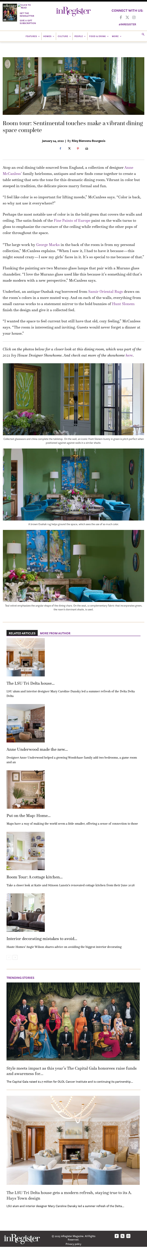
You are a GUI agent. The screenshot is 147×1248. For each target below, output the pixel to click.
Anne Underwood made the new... (37, 749)
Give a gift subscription (28, 22)
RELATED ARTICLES (22, 633)
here (129, 355)
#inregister (127, 24)
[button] (143, 35)
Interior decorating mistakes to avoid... (42, 938)
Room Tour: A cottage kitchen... (35, 877)
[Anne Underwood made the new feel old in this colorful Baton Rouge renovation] (26, 723)
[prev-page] (9, 957)
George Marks (48, 244)
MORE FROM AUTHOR (55, 633)
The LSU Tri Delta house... (31, 683)
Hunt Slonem (123, 303)
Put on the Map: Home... (29, 815)
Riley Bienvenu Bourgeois (88, 141)
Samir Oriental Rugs (105, 291)
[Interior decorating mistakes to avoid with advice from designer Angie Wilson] (26, 912)
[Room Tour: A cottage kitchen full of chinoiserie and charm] (26, 851)
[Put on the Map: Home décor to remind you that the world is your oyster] (26, 789)
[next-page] (15, 957)
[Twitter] (127, 17)
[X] (69, 149)
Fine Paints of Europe (72, 220)
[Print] (87, 149)
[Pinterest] (78, 149)
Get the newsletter (27, 14)
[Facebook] (121, 17)
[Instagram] (134, 17)
